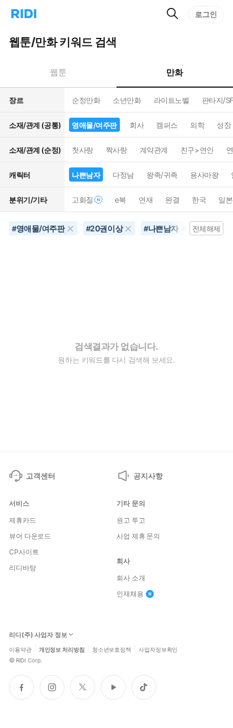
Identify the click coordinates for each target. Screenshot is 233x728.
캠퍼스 (167, 125)
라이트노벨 (171, 100)
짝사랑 (116, 149)
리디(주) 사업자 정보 (38, 635)
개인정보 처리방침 (62, 649)
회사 (137, 125)
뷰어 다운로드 (30, 536)
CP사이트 (23, 552)
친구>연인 (197, 149)
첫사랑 (82, 149)
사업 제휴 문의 (138, 536)
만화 (174, 72)
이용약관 (20, 649)
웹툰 (58, 72)
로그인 (206, 14)
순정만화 (86, 100)
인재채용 (130, 594)
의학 (197, 125)
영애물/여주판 (94, 125)
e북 (120, 199)
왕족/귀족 (162, 174)
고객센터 (40, 475)
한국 (199, 199)
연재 (146, 199)
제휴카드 (22, 520)
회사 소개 (130, 578)
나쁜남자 (86, 174)
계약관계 (154, 149)
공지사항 (147, 475)
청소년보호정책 (111, 649)
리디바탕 (22, 568)
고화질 (82, 199)
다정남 (123, 174)
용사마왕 (204, 174)
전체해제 (206, 228)
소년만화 (127, 100)
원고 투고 (130, 520)
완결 (172, 199)
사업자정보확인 (158, 649)
